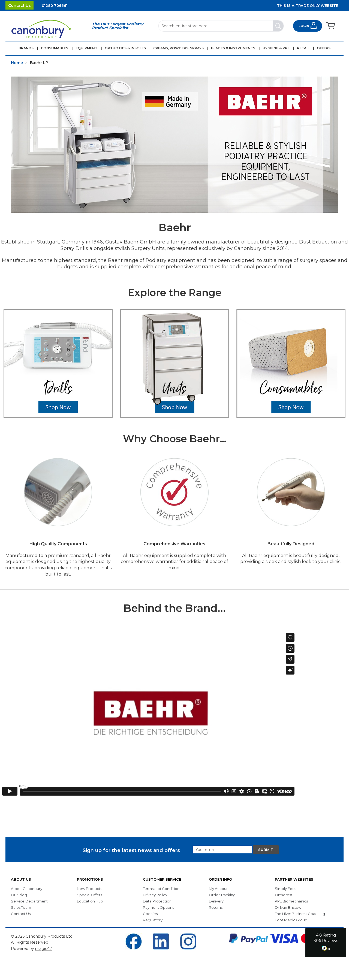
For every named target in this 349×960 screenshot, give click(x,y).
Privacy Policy (155, 895)
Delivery (216, 901)
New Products (89, 888)
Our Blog (19, 895)
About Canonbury (26, 888)
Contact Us (19, 5)
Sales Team (21, 907)
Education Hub (90, 901)
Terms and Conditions (162, 888)
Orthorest (283, 895)
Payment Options (158, 907)
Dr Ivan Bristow (288, 907)
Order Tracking (222, 895)
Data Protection (157, 901)
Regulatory (153, 920)
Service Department (29, 901)
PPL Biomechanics (291, 901)
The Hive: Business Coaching (300, 913)
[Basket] (330, 26)
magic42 (43, 948)
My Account (219, 888)
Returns (215, 907)
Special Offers (89, 895)
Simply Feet (285, 888)
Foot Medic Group (291, 920)
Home (17, 62)
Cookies (150, 913)
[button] (325, 942)
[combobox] (221, 26)
